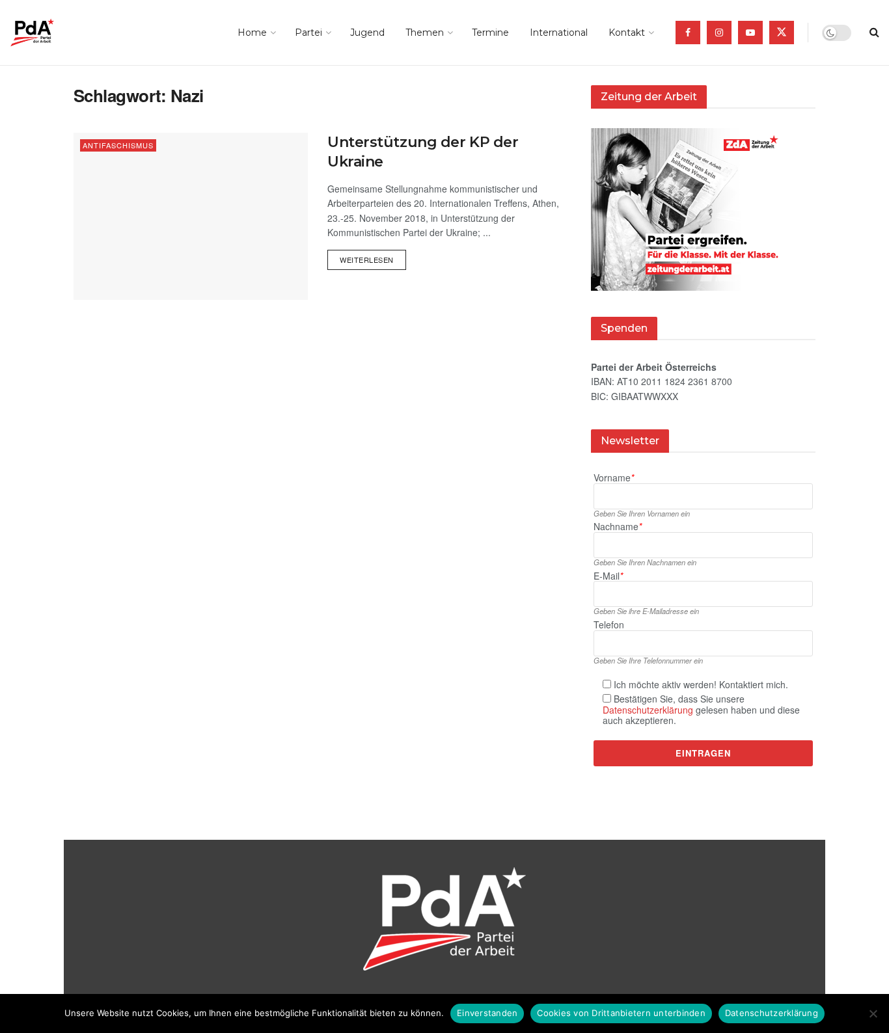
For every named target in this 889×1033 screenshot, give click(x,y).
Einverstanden (487, 1013)
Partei (308, 32)
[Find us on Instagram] (719, 32)
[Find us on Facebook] (688, 32)
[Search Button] (874, 32)
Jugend (367, 32)
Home (252, 32)
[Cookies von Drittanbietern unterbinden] (872, 1013)
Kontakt (627, 32)
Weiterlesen (373, 257)
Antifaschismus (118, 145)
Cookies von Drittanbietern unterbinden (621, 1013)
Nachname (618, 526)
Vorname (614, 477)
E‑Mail (608, 576)
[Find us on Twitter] (781, 32)
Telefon (609, 624)
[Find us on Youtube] (750, 32)
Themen (424, 32)
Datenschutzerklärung (648, 709)
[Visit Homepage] (50, 32)
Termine (490, 32)
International (559, 32)
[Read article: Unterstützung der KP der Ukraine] (191, 216)
